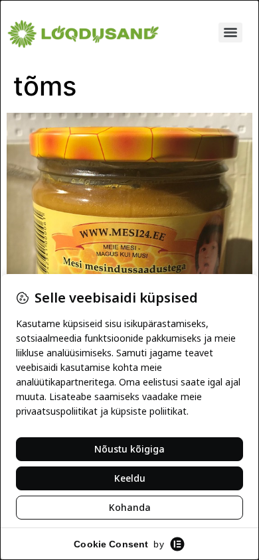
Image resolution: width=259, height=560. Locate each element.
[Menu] (230, 32)
